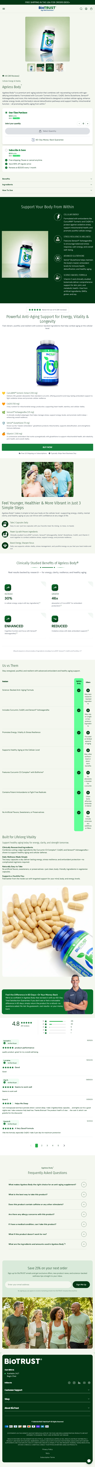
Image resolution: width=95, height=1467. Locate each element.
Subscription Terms (47, 1457)
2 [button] (41, 1145)
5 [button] (58, 1145)
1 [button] (36, 1145)
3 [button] (47, 1145)
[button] (31, 1145)
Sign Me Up (81, 1284)
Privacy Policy (47, 1449)
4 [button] (52, 1145)
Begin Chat (11, 1376)
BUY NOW (47, 447)
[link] (57, 1033)
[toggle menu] (3, 8)
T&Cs (47, 1453)
